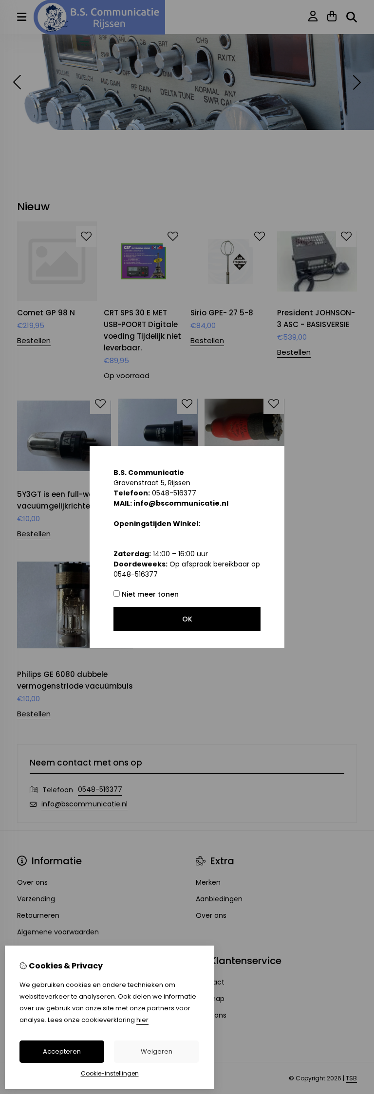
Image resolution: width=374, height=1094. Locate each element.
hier (142, 1019)
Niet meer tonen (149, 594)
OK (187, 619)
